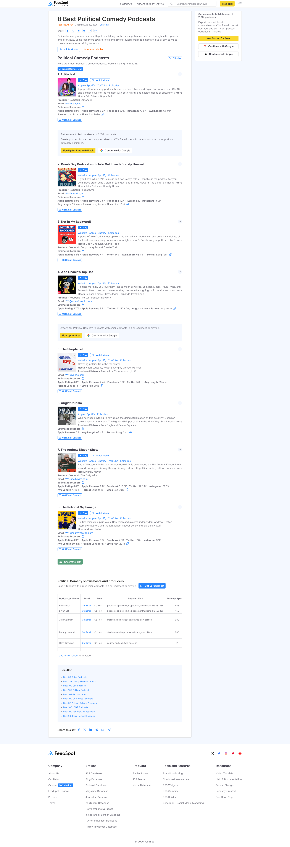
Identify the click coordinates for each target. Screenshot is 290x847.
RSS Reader (139, 779)
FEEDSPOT (126, 3)
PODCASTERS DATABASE (150, 3)
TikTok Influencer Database (101, 826)
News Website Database (99, 808)
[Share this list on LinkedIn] (78, 30)
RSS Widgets (170, 785)
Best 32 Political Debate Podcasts (80, 703)
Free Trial (227, 3)
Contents (104, 24)
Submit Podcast (69, 49)
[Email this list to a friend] (90, 30)
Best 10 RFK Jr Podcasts (75, 694)
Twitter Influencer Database (101, 820)
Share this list (67, 730)
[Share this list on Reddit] (84, 30)
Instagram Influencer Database (102, 814)
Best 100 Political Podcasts (76, 690)
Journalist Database (96, 797)
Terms (51, 802)
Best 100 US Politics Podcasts (78, 698)
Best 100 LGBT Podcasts (75, 707)
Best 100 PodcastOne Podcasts (79, 711)
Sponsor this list (93, 49)
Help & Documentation (229, 779)
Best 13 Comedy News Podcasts (79, 681)
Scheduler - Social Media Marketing (183, 802)
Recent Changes (225, 785)
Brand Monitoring (173, 773)
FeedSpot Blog (224, 797)
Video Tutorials (224, 773)
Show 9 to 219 (72, 561)
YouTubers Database (97, 802)
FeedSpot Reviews (58, 791)
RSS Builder (169, 797)
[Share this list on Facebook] (67, 30)
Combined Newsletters (176, 779)
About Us (53, 773)
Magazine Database (96, 791)
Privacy (52, 797)
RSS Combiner (171, 791)
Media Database (141, 785)
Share (61, 30)
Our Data (53, 779)
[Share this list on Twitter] (73, 30)
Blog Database (93, 779)
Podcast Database (95, 785)
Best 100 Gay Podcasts (74, 685)
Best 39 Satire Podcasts (75, 677)
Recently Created (226, 791)
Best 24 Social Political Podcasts (79, 716)
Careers (60, 785)
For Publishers (140, 773)
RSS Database (93, 773)
